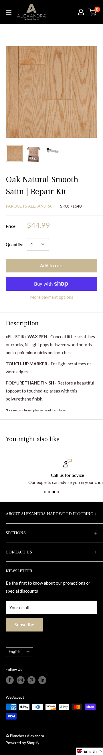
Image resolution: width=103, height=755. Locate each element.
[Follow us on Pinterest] (31, 680)
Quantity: (14, 244)
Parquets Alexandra (29, 206)
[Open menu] (8, 12)
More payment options (51, 297)
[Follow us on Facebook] (10, 680)
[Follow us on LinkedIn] (42, 680)
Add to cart (51, 265)
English (14, 651)
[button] (89, 751)
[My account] (81, 12)
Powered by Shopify (22, 742)
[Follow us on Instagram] (21, 680)
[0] (92, 12)
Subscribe (24, 624)
